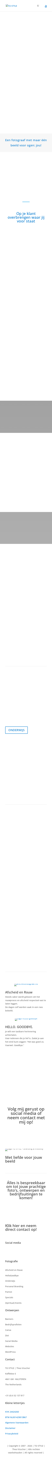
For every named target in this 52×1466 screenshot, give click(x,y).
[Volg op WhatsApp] (25, 1252)
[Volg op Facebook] (7, 1252)
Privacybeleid (11, 1433)
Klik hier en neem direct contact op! (21, 1227)
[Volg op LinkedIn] (19, 1252)
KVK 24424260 (12, 1411)
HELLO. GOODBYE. (19, 1027)
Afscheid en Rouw (18, 992)
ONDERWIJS (16, 730)
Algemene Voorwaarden (16, 1422)
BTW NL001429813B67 (16, 1417)
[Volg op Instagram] (13, 1252)
